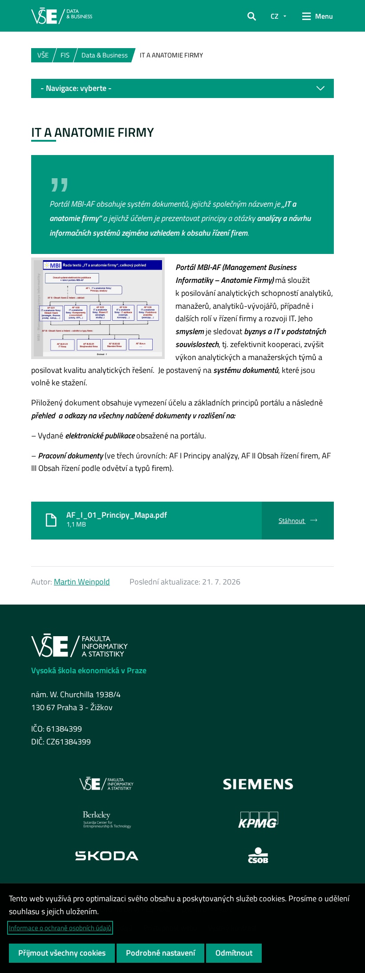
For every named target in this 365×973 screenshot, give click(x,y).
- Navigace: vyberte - (76, 88)
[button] (251, 16)
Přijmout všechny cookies (61, 953)
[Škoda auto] (106, 855)
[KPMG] (258, 820)
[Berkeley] (106, 820)
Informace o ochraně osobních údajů (60, 928)
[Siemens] (258, 784)
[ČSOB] (258, 855)
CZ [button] (275, 16)
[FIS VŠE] (107, 784)
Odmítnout (233, 953)
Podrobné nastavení (160, 953)
